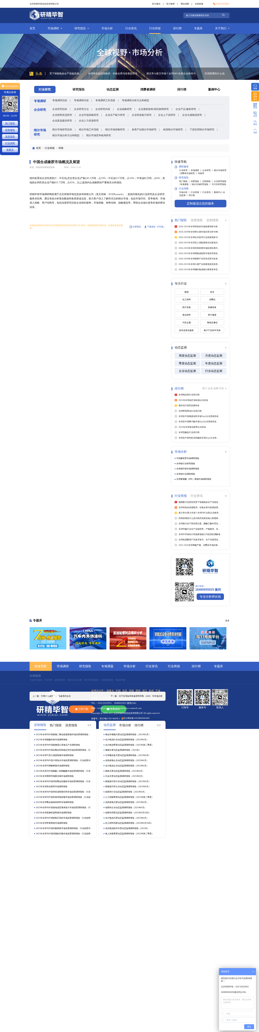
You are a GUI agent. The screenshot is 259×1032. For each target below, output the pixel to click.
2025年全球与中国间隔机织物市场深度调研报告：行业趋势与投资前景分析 (63, 833)
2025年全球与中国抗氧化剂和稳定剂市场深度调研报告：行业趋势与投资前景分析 (63, 750)
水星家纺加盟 (106, 680)
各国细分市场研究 (173, 129)
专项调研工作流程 (105, 100)
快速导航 (41, 666)
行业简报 (155, 28)
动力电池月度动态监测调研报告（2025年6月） (126, 818)
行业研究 (48, 680)
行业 (221, 388)
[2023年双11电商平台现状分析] (207, 638)
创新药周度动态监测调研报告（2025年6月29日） (128, 812)
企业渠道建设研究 (62, 120)
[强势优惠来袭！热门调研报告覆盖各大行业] (48, 638)
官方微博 (170, 4)
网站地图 (185, 4)
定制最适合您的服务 (200, 203)
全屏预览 (137, 227)
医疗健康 (212, 315)
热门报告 (10, 123)
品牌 (216, 388)
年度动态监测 (213, 363)
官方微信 (156, 4)
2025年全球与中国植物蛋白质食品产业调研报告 (58, 745)
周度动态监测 (187, 355)
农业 (212, 292)
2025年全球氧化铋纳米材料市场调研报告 (55, 802)
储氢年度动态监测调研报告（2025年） (123, 750)
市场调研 (53, 28)
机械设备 (212, 307)
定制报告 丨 (208, 181)
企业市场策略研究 (89, 115)
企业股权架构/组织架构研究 (153, 109)
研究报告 (80, 28)
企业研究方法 (81, 109)
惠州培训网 (60, 680)
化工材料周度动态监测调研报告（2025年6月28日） (129, 823)
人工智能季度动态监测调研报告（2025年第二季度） (129, 797)
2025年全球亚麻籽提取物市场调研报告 (54, 812)
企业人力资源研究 (89, 120)
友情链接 (35, 675)
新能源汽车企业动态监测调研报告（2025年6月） (128, 786)
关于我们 (220, 28)
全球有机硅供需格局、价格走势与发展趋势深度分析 (77, 73)
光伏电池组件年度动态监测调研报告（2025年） (127, 828)
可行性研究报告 (219, 184)
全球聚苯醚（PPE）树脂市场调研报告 (193, 479)
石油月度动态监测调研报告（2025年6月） (124, 776)
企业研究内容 (102, 109)
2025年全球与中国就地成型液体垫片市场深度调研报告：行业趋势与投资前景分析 (63, 807)
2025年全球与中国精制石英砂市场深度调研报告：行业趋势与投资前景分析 (63, 818)
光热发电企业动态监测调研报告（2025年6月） (126, 760)
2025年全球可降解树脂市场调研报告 (53, 765)
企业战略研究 (124, 109)
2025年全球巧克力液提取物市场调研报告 (55, 755)
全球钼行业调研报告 (185, 474)
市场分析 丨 (185, 192)
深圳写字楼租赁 (91, 680)
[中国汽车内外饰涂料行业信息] (88, 638)
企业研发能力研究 (141, 115)
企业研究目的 (59, 109)
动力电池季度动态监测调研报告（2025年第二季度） (129, 745)
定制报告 (10, 129)
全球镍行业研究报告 (185, 463)
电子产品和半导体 (212, 330)
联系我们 (153, 698)
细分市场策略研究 (115, 129)
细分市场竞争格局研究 (98, 135)
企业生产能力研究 (115, 115)
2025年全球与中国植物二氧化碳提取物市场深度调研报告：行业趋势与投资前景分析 (63, 734)
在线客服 (199, 4)
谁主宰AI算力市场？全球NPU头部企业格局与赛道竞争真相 (135, 73)
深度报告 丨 (196, 181)
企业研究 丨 (208, 170)
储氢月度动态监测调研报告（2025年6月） (124, 771)
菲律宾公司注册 (74, 680)
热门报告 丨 (185, 181)
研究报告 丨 (108, 698)
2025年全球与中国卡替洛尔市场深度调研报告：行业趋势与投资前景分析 (63, 760)
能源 (186, 292)
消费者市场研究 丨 (189, 173)
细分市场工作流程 (89, 129)
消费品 (212, 299)
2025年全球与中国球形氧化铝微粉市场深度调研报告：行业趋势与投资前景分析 (63, 781)
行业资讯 (131, 28)
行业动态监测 (213, 371)
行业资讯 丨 (208, 192)
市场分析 (107, 28)
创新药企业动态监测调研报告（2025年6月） (125, 807)
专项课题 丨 (186, 184)
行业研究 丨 (185, 170)
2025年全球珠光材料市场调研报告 (51, 786)
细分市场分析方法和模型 (65, 135)
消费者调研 (147, 89)
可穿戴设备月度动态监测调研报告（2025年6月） (128, 755)
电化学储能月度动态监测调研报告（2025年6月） (128, 734)
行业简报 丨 (196, 192)
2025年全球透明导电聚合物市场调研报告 (55, 776)
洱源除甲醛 (120, 680)
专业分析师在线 (210, 596)
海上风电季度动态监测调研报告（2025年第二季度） (129, 833)
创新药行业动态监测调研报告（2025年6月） (125, 792)
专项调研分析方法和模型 (135, 100)
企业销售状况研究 (62, 115)
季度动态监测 (187, 363)
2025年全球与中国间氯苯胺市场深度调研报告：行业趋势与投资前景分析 (63, 828)
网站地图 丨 (143, 698)
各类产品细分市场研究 (144, 129)
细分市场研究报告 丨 (202, 184)
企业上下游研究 (166, 115)
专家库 (201, 173)
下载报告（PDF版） (156, 227)
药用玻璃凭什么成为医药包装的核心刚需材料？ (192, 73)
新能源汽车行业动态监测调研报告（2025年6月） (128, 781)
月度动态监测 (213, 355)
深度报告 (10, 136)
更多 (89, 725)
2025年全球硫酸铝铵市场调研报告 (51, 739)
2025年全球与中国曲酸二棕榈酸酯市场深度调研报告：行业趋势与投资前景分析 (63, 771)
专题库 (198, 28)
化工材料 (186, 299)
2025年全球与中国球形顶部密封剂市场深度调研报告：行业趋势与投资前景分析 (63, 792)
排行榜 (177, 28)
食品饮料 (186, 315)
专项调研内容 (81, 100)
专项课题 (107, 666)
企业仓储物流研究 (192, 115)
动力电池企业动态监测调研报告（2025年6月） (126, 765)
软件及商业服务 (186, 330)
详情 (60, 148)
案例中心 (214, 89)
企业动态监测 (187, 371)
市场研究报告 (36, 680)
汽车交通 (186, 322)
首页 (32, 28)
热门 (205, 388)
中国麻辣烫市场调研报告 (187, 458)
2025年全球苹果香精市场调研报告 (51, 823)
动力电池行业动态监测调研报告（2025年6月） (126, 739)
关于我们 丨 (97, 698)
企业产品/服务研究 (186, 109)
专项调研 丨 (196, 170)
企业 (210, 388)
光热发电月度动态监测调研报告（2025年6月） (126, 802)
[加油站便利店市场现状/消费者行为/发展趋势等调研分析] (128, 638)
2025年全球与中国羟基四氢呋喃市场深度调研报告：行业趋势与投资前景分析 (63, 797)
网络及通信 (212, 322)
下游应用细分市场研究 (202, 129)
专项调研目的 (59, 100)
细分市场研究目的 (62, 129)
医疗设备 (186, 307)
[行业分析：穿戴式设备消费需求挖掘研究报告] (167, 638)
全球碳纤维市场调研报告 (187, 468)
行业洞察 (10, 143)
